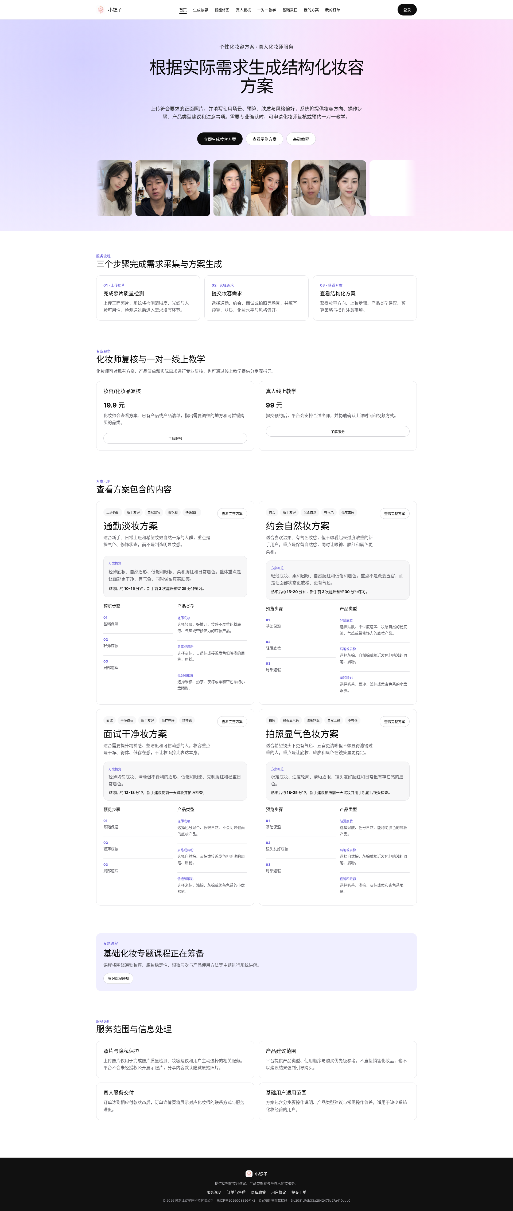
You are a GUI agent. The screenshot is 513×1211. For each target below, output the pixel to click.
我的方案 (311, 9)
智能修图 (222, 9)
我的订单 (332, 9)
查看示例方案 (264, 139)
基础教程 (289, 9)
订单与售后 (236, 1192)
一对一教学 (266, 9)
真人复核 (243, 9)
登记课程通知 (118, 978)
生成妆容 (200, 9)
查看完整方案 (232, 513)
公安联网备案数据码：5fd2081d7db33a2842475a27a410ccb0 (304, 1200)
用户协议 (278, 1192)
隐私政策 (258, 1192)
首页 (183, 9)
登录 (407, 9)
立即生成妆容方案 (220, 139)
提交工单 (299, 1192)
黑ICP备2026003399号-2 (236, 1200)
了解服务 (175, 438)
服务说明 (214, 1192)
